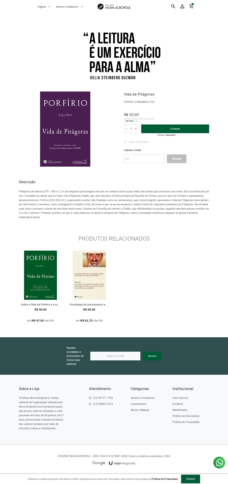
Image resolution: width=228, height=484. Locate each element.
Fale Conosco (180, 398)
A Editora (177, 404)
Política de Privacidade (185, 422)
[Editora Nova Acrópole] (114, 7)
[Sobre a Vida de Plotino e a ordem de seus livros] (40, 287)
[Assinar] (152, 356)
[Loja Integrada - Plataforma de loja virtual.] (122, 463)
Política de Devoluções (186, 416)
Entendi (190, 478)
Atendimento (179, 410)
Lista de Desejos (138, 142)
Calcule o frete (132, 150)
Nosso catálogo (140, 410)
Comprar (175, 128)
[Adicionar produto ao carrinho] (40, 298)
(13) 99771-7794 (103, 398)
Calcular (176, 158)
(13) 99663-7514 (103, 404)
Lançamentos (138, 404)
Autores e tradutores (143, 398)
